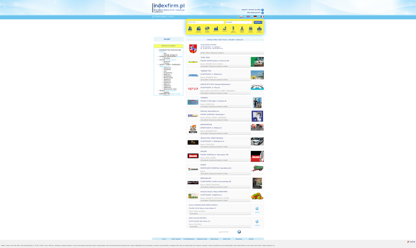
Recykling (167, 58)
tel (201, 48)
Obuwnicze (167, 79)
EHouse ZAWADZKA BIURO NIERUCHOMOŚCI (203, 205)
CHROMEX (204, 98)
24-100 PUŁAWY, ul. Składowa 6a (211, 74)
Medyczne (167, 74)
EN (245, 17)
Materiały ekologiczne (170, 55)
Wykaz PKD (226, 239)
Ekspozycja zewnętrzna (217, 52)
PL (238, 17)
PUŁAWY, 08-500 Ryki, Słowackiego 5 (213, 114)
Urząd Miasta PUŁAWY (208, 45)
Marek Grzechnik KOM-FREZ (197, 218)
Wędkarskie (167, 87)
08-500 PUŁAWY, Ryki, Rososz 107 (199, 221)
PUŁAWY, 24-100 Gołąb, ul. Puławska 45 (213, 101)
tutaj (274, 245)
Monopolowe (167, 76)
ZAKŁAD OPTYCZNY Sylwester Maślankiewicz (215, 84)
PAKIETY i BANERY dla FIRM (251, 9)
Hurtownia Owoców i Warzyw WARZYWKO (214, 191)
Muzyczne (167, 61)
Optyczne (167, 84)
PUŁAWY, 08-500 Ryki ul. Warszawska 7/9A (214, 154)
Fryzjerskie (167, 69)
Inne (165, 53)
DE (252, 17)
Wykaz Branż (214, 239)
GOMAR (203, 165)
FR (259, 17)
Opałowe (166, 92)
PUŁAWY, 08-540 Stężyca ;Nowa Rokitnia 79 (202, 208)
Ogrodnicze (167, 82)
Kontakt (203, 52)
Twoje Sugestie (176, 239)
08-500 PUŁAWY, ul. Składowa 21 (211, 128)
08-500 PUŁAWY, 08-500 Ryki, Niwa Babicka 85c (216, 168)
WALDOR (204, 151)
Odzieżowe (167, 81)
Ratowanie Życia (202, 239)
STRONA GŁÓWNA (160, 17)
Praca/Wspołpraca (189, 239)
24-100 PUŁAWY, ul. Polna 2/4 (210, 87)
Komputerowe (168, 73)
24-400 (203, 47)
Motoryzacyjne (168, 77)
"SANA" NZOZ (205, 57)
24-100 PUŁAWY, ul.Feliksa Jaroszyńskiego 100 (216, 181)
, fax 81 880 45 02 (217, 48)
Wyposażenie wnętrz (170, 89)
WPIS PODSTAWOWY (254, 12)
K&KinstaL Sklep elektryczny (210, 111)
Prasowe (166, 63)
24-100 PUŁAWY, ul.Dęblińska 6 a (211, 195)
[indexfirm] (168, 7)
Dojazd (208, 52)
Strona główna (204, 66)
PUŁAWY (171, 17)
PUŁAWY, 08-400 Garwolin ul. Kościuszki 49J (215, 61)
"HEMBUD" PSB (206, 71)
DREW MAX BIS (206, 178)
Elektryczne (167, 68)
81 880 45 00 (207, 48)
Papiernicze (167, 86)
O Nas (164, 239)
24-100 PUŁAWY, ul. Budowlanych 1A (212, 141)
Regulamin (239, 239)
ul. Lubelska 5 (216, 47)
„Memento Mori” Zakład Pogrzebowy (212, 138)
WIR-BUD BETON (206, 124)
